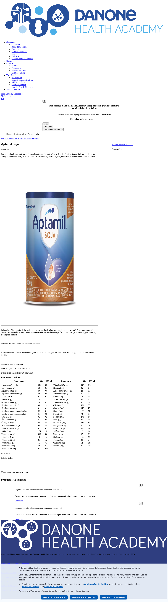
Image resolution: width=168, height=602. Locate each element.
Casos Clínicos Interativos (22, 80)
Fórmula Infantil (8, 138)
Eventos (9, 63)
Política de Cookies (30, 586)
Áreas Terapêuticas (19, 47)
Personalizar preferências (113, 597)
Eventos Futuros (18, 73)
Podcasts (15, 56)
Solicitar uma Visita (14, 89)
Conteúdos (10, 42)
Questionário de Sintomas (22, 87)
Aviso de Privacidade (53, 586)
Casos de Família (19, 85)
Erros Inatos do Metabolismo (27, 138)
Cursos (9, 61)
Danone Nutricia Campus (22, 59)
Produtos (15, 49)
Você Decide (11, 75)
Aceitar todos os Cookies (54, 597)
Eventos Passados (19, 70)
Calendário (16, 68)
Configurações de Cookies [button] (96, 584)
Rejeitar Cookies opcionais (84, 597)
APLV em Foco (18, 82)
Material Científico (19, 51)
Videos (14, 54)
